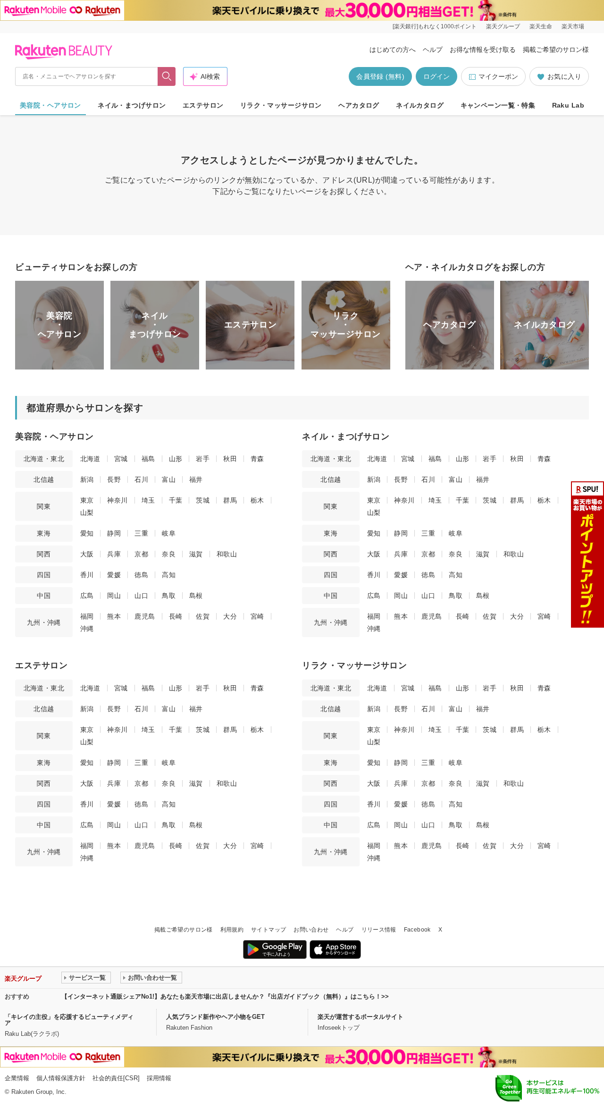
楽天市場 (573, 26)
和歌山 (227, 554)
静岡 (114, 533)
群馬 (230, 500)
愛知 (87, 533)
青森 (257, 458)
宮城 (121, 458)
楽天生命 (540, 26)
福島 (148, 458)
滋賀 (196, 554)
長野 (114, 479)
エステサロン (203, 105)
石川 (141, 479)
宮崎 (257, 616)
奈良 (169, 554)
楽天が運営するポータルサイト (360, 1016)
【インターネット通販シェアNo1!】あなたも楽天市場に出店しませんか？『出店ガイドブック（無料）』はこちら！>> (225, 996)
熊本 (114, 616)
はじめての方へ (392, 49)
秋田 (230, 458)
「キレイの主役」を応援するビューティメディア (69, 1019)
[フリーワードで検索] (167, 76)
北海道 (90, 458)
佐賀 (203, 616)
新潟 (87, 479)
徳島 (141, 575)
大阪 (87, 554)
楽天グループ (503, 26)
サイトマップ (268, 929)
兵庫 (114, 554)
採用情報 (159, 1078)
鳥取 (169, 595)
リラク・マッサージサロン (281, 105)
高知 (169, 575)
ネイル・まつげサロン (132, 105)
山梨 (87, 512)
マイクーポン (498, 76)
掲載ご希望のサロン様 (556, 49)
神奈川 (117, 500)
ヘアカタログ (358, 105)
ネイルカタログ (420, 105)
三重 (141, 533)
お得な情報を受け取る (483, 49)
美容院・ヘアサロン (50, 105)
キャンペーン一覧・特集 (498, 105)
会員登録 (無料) (380, 76)
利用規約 (231, 929)
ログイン (436, 76)
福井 (196, 479)
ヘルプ (433, 49)
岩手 (203, 458)
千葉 (176, 500)
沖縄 (87, 628)
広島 (87, 595)
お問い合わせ (311, 929)
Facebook (417, 929)
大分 (230, 616)
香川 (87, 575)
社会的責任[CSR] (116, 1078)
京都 (141, 554)
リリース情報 (378, 929)
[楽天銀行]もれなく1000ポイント (435, 26)
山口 (141, 595)
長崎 (176, 616)
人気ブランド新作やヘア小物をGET (215, 1016)
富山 (169, 479)
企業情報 (17, 1078)
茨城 (203, 500)
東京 (87, 500)
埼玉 (148, 500)
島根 (196, 595)
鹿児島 (144, 616)
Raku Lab (568, 105)
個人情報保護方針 (60, 1078)
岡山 (114, 595)
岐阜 (169, 533)
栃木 (257, 500)
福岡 (87, 616)
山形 (176, 458)
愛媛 (114, 575)
